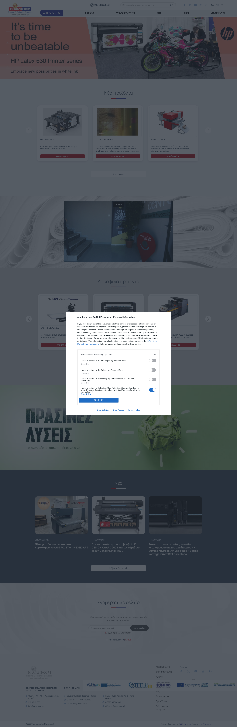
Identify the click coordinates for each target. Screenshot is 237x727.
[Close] (166, 317)
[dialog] (118, 363)
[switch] (152, 360)
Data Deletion (103, 410)
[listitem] (118, 354)
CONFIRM (99, 400)
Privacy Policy (134, 410)
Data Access (118, 410)
